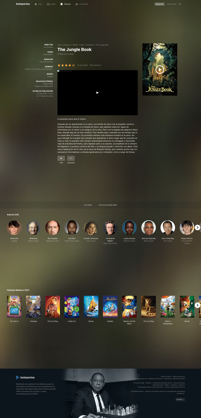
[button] (14, 232)
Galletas (148, 383)
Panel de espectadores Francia (175, 387)
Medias (166, 385)
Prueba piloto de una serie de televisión (150, 387)
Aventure (90, 45)
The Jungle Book (102, 45)
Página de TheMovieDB (44, 86)
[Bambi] (187, 307)
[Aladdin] (110, 307)
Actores (88, 205)
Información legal (138, 383)
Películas (67, 45)
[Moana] (91, 307)
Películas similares (108, 205)
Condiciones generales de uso (162, 383)
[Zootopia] (33, 307)
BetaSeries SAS (158, 385)
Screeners (174, 385)
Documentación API (140, 379)
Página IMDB (48, 84)
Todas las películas (179, 376)
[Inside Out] (72, 307)
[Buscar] (180, 4)
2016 (82, 45)
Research (182, 385)
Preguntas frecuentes (155, 379)
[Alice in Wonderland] (168, 307)
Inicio (59, 45)
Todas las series (166, 376)
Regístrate (159, 4)
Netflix (75, 45)
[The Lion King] (52, 307)
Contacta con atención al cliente (174, 379)
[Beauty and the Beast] (129, 307)
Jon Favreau (48, 47)
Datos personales (179, 383)
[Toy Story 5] (14, 307)
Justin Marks (48, 54)
